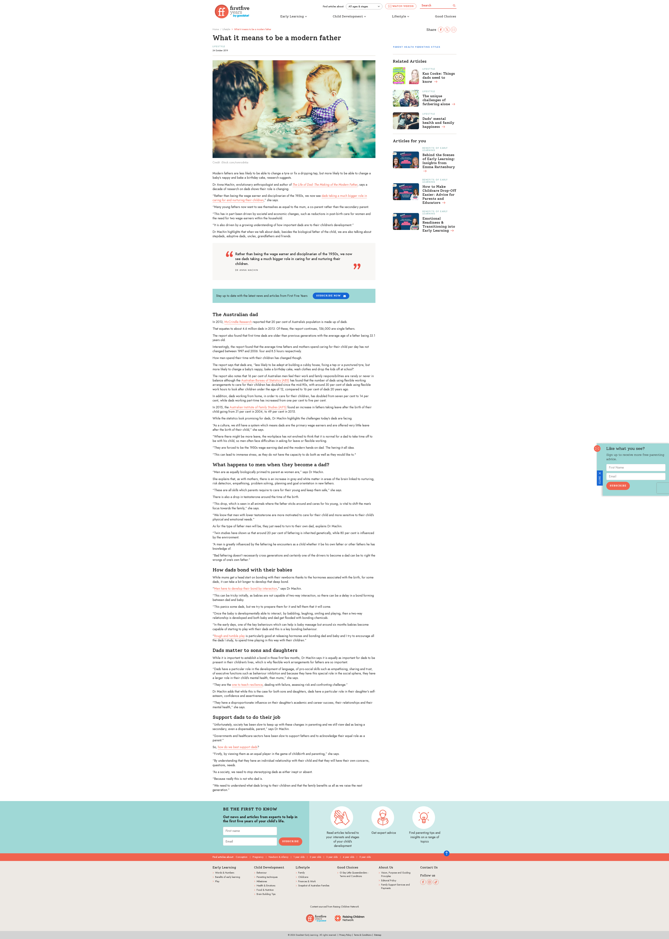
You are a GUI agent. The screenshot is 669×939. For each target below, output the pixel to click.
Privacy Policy (345, 935)
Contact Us (429, 867)
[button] (331, 296)
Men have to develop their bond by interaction (245, 588)
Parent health (403, 47)
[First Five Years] (232, 11)
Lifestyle (226, 29)
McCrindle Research (238, 322)
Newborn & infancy (278, 857)
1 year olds (299, 857)
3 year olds (332, 857)
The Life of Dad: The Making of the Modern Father (325, 184)
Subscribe (618, 485)
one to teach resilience (247, 684)
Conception (241, 857)
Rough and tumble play (229, 636)
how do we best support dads (237, 747)
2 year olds (315, 857)
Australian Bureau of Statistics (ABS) (265, 380)
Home (216, 29)
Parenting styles (427, 47)
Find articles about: (333, 6)
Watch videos (403, 6)
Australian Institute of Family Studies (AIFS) (258, 407)
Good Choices (347, 867)
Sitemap (377, 935)
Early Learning (224, 867)
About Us (386, 867)
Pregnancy (258, 857)
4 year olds (348, 857)
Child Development (269, 867)
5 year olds (365, 857)
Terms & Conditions (362, 935)
